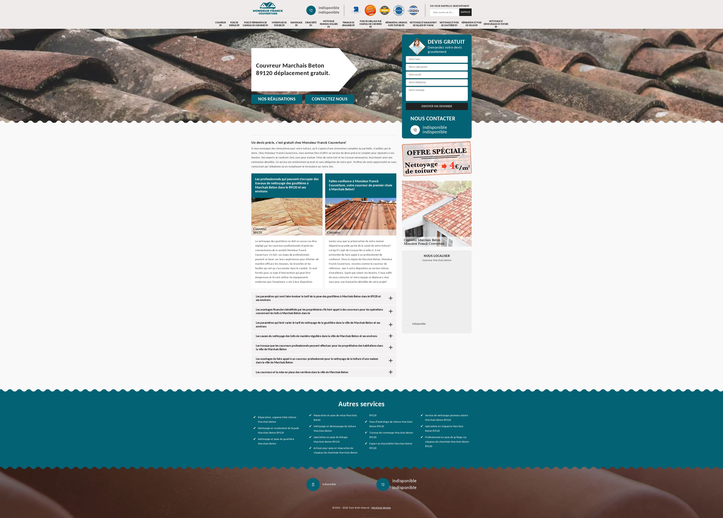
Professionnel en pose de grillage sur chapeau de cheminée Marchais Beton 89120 (447, 442)
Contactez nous (329, 99)
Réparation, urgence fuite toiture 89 (396, 24)
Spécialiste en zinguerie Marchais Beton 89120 (444, 428)
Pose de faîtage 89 (234, 24)
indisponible (329, 8)
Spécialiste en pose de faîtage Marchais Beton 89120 (331, 439)
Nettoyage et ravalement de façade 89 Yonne (423, 24)
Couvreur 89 (220, 24)
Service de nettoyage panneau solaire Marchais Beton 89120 (446, 418)
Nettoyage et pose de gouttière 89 (449, 24)
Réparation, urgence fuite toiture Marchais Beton (277, 419)
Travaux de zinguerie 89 (348, 24)
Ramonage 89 (296, 24)
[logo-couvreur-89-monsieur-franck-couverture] (267, 8)
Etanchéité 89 (310, 24)
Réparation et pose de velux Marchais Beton (335, 418)
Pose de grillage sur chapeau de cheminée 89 (370, 24)
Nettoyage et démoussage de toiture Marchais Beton (335, 428)
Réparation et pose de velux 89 (471, 24)
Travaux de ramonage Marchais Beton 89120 (391, 435)
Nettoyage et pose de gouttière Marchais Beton (276, 441)
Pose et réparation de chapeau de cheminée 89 (255, 24)
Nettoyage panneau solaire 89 (329, 24)
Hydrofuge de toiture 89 (279, 24)
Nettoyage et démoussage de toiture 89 (496, 24)
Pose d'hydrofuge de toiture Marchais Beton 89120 (390, 424)
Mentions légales (381, 508)
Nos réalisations (276, 99)
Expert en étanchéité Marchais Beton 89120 (390, 446)
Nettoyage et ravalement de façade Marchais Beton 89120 (278, 430)
